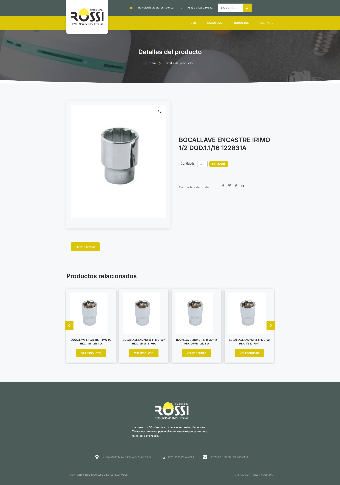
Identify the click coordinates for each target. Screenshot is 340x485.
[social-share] (223, 185)
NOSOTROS (214, 23)
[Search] (247, 8)
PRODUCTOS (241, 23)
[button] (159, 111)
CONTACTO (266, 23)
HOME (192, 23)
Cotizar (218, 164)
